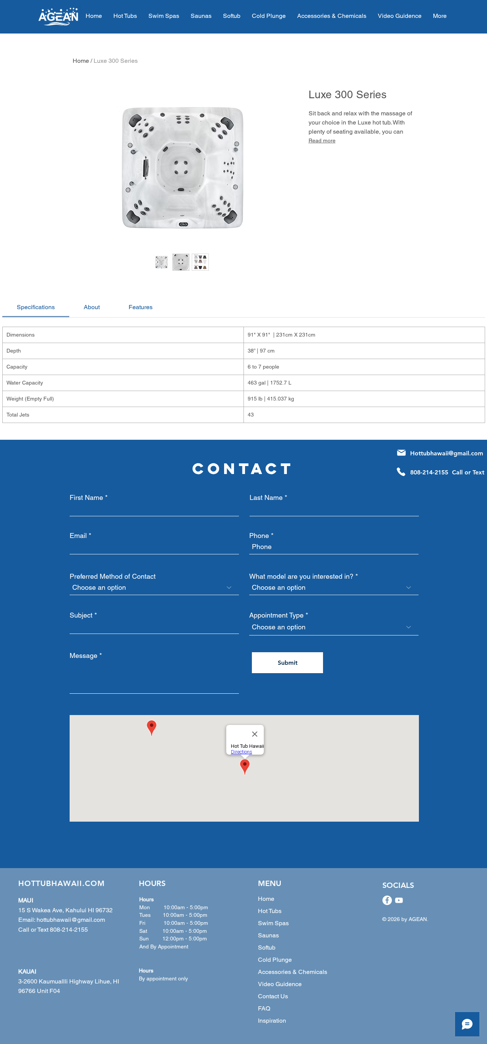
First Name (86, 497)
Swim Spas (273, 923)
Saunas (268, 935)
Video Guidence (280, 984)
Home (81, 60)
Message (83, 655)
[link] (36, 307)
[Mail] (401, 453)
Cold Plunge (275, 959)
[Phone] (401, 472)
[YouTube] (399, 900)
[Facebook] (387, 900)
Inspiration (272, 1020)
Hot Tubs (270, 911)
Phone (259, 535)
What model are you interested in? (301, 576)
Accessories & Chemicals (292, 971)
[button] (331, 16)
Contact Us (273, 996)
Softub (266, 947)
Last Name (266, 497)
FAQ (264, 1008)
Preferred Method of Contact (113, 576)
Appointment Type (276, 615)
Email (78, 535)
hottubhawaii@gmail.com (71, 919)
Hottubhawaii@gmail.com (446, 453)
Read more (322, 140)
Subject (81, 615)
